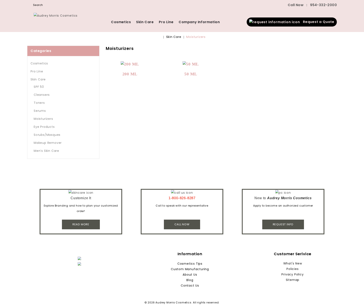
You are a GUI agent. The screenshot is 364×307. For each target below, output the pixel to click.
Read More (80, 224)
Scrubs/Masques (47, 135)
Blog (189, 280)
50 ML (190, 74)
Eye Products (44, 127)
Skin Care (145, 22)
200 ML (130, 74)
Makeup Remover (48, 143)
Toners (39, 103)
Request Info (283, 224)
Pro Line (166, 22)
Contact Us (190, 285)
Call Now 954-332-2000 (312, 5)
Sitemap (293, 280)
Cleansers (42, 95)
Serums (40, 111)
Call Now (181, 224)
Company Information (199, 22)
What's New (292, 263)
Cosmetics (121, 22)
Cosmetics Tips (189, 264)
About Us (190, 274)
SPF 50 (39, 87)
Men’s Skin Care (46, 151)
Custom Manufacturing (190, 269)
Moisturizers (196, 37)
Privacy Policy (292, 274)
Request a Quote (317, 21)
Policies (292, 269)
